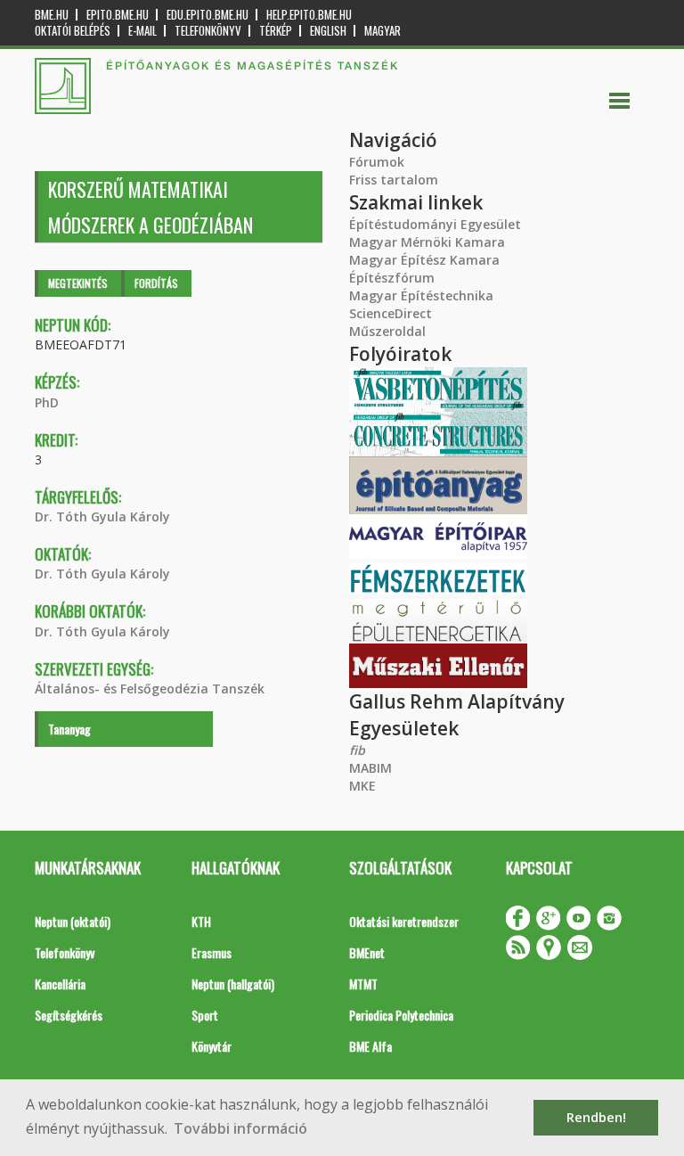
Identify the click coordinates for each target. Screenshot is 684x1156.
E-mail (142, 31)
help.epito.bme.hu (309, 14)
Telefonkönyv (208, 31)
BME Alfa (370, 1046)
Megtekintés (78, 283)
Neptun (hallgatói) (232, 983)
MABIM (370, 767)
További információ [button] (240, 1128)
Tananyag (69, 728)
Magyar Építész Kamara (424, 259)
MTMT (363, 983)
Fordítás (156, 283)
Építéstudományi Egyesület (435, 224)
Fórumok (376, 161)
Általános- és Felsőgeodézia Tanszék (150, 688)
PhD (47, 402)
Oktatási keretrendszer (404, 921)
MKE (362, 785)
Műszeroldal (387, 331)
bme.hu (52, 14)
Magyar (382, 31)
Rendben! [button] (596, 1117)
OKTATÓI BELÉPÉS (72, 31)
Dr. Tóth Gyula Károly (102, 516)
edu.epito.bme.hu (207, 14)
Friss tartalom (393, 179)
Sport (204, 1014)
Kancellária (60, 983)
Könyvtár (211, 1046)
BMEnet (367, 952)
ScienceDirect (390, 313)
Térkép (275, 31)
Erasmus (211, 952)
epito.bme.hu (117, 14)
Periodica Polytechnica (401, 1014)
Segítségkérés (68, 1014)
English (328, 31)
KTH (201, 921)
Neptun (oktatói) (72, 921)
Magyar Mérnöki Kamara (427, 242)
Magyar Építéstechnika (421, 295)
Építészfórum (392, 277)
